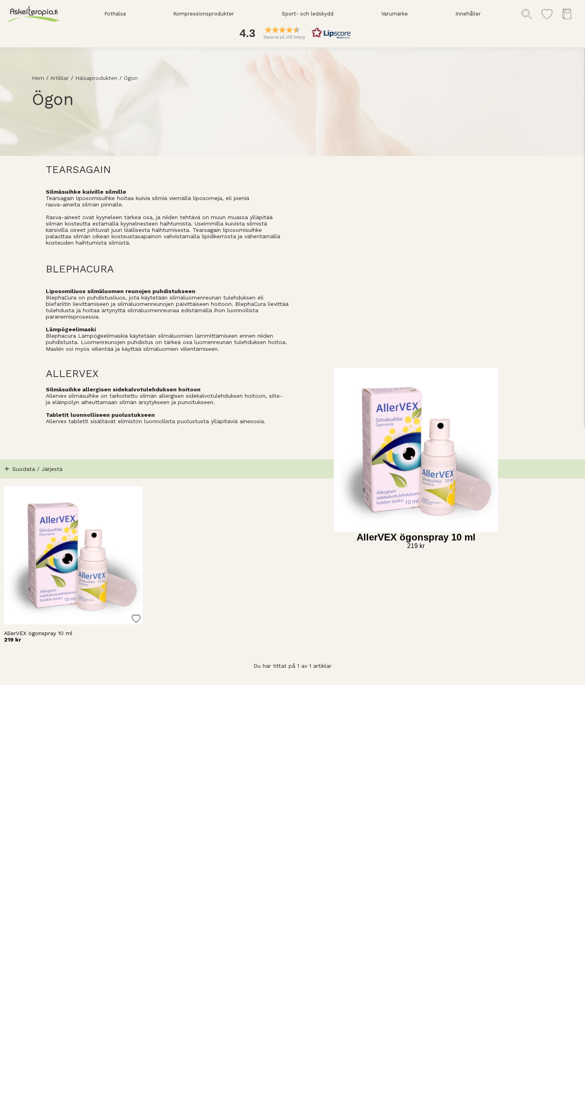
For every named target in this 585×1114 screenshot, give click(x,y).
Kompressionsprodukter (203, 14)
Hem (38, 78)
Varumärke (394, 14)
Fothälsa (115, 14)
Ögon (131, 78)
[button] (292, 33)
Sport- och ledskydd (307, 14)
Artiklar (59, 78)
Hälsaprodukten (96, 78)
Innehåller (468, 14)
